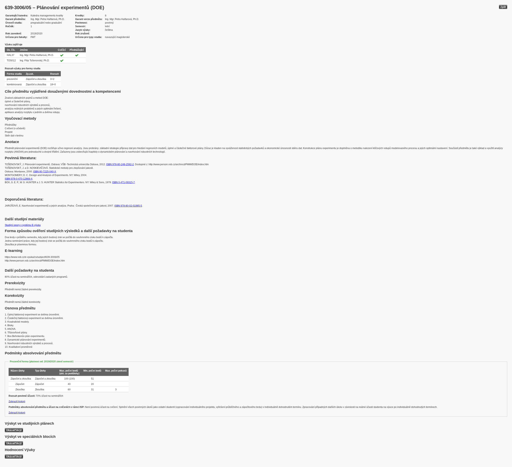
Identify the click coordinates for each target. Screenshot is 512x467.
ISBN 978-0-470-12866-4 (18, 178)
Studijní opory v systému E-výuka (23, 225)
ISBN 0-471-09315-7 (123, 182)
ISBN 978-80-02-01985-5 (128, 205)
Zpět (503, 6)
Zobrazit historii (17, 401)
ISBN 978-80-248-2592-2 (120, 164)
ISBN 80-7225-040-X (44, 171)
